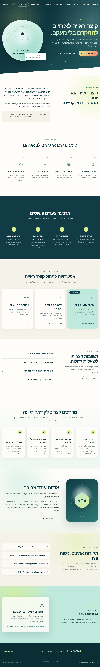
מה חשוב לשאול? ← (87, 324)
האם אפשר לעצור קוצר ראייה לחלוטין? (27, 362)
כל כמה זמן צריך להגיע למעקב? (27, 380)
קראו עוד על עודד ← (49, 518)
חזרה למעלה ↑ (7, 651)
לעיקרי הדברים (90, 379)
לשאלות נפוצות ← (55, 324)
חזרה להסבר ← (23, 324)
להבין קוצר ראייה (68, 53)
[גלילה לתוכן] (51, 66)
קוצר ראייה (75, 4)
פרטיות (52, 661)
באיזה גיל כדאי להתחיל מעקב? (27, 354)
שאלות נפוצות (35, 4)
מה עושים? (67, 4)
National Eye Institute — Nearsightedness (28, 547)
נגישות (56, 661)
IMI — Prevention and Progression (31, 572)
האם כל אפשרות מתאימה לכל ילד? (27, 371)
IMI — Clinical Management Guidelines (29, 564)
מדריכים (48, 4)
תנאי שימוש (46, 661)
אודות (42, 4)
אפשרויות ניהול (57, 4)
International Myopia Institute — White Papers (26, 555)
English (5, 4)
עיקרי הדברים (23, 4)
